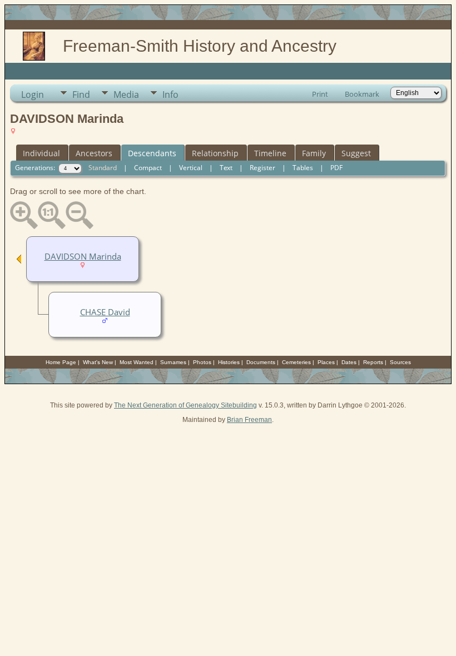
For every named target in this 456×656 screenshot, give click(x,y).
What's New (98, 362)
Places (326, 362)
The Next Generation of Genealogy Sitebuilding (185, 405)
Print (320, 94)
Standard (102, 167)
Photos (202, 362)
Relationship (215, 153)
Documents (260, 362)
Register (262, 167)
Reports (373, 362)
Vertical (190, 167)
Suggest (356, 153)
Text (226, 167)
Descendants (152, 153)
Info (170, 94)
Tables (303, 167)
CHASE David (105, 311)
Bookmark (362, 94)
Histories (229, 362)
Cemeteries (296, 362)
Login (32, 94)
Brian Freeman (249, 420)
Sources (400, 362)
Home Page (61, 362)
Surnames (173, 362)
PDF (336, 167)
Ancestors (94, 153)
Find (81, 94)
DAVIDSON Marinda (82, 256)
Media (126, 94)
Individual (41, 153)
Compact (148, 167)
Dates (348, 362)
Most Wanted (136, 362)
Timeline (270, 153)
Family (314, 153)
